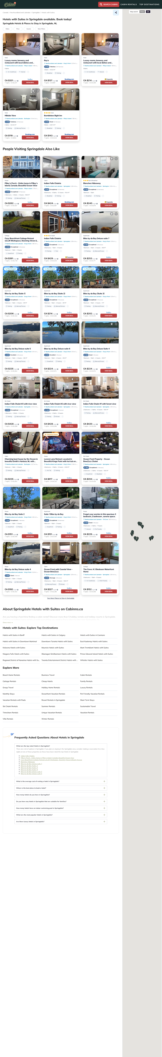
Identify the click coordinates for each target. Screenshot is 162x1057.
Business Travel (48, 675)
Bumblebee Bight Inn (53, 115)
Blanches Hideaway (92, 183)
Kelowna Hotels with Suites (14, 648)
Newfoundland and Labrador (14, 65)
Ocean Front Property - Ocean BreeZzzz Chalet (96, 460)
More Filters (41, 29)
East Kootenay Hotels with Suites (93, 641)
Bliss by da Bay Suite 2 (14, 514)
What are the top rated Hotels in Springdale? (33, 746)
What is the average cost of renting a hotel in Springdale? (37, 781)
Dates (7, 29)
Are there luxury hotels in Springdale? (30, 822)
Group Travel (8, 687)
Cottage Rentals (9, 681)
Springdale (67, 186)
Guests (29, 29)
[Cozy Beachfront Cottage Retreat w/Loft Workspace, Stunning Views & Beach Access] (21, 222)
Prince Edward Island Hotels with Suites (96, 654)
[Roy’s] (60, 44)
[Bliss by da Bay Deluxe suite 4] (21, 553)
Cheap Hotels (47, 681)
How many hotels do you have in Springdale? (33, 795)
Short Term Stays (87, 700)
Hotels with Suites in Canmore (92, 635)
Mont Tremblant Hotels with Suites (94, 648)
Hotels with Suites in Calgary (53, 635)
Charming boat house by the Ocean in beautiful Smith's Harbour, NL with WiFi (21, 460)
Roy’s (46, 60)
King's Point (67, 63)
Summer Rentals (48, 706)
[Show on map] (33, 35)
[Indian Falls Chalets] (60, 167)
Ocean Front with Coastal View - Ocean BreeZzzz (58, 570)
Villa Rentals (8, 719)
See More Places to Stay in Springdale (60, 598)
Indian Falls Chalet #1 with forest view (99, 404)
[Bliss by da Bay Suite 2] (21, 498)
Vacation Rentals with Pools (14, 700)
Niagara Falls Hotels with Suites (16, 654)
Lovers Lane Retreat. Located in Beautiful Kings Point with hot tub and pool (60, 460)
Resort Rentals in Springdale (53, 700)
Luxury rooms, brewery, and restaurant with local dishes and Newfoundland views (19, 61)
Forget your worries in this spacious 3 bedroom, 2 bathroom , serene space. (99, 515)
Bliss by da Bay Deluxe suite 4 (18, 569)
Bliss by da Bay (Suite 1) (15, 293)
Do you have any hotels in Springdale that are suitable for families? (41, 801)
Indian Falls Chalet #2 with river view (60, 404)
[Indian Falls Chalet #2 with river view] (60, 388)
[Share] (116, 12)
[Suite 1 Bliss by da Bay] (60, 498)
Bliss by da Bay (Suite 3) (93, 293)
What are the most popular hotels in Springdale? (34, 815)
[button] (135, 538)
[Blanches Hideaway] (100, 167)
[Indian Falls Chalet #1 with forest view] (100, 388)
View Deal (30, 82)
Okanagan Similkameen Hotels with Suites (59, 654)
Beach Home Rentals (11, 675)
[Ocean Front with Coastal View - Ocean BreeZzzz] (60, 553)
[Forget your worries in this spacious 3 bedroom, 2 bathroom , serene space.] (100, 498)
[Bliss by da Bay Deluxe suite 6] (60, 332)
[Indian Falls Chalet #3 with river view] (21, 388)
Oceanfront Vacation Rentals (53, 694)
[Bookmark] (37, 35)
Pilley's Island (28, 65)
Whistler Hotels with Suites (91, 660)
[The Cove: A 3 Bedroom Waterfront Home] (100, 553)
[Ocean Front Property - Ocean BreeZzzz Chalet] (100, 443)
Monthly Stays (9, 694)
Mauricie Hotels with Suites (53, 648)
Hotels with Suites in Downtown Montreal (20, 641)
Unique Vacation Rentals (52, 712)
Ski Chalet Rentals (10, 706)
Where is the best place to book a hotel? (31, 788)
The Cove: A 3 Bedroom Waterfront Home (98, 570)
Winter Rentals (48, 719)
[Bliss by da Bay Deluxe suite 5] (21, 332)
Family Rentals (86, 681)
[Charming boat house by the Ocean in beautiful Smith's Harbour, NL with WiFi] (21, 443)
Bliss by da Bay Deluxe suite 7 (96, 238)
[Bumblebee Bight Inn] (60, 99)
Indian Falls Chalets (52, 183)
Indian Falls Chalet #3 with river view (21, 404)
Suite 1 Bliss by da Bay (53, 514)
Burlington (27, 118)
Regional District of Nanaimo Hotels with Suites (21, 660)
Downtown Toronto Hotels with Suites (57, 641)
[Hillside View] (21, 99)
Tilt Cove (105, 519)
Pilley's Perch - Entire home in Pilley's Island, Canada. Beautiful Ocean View (21, 184)
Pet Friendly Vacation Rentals (92, 694)
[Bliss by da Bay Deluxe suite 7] (100, 222)
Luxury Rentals (86, 687)
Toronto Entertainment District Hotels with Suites (60, 660)
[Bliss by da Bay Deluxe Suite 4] (100, 332)
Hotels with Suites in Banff (13, 635)
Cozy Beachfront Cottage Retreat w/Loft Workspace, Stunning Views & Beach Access (21, 239)
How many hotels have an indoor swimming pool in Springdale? (40, 808)
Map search (134, 12)
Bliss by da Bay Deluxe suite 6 (57, 349)
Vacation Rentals (87, 712)
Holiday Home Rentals (51, 687)
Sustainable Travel (88, 706)
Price (18, 29)
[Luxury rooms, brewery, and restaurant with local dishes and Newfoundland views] (21, 44)
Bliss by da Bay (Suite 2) (54, 293)
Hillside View (10, 115)
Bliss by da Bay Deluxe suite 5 (18, 349)
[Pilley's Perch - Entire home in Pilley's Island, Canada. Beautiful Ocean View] (21, 167)
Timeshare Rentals (10, 712)
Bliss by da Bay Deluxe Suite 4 (96, 349)
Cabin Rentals (86, 675)
